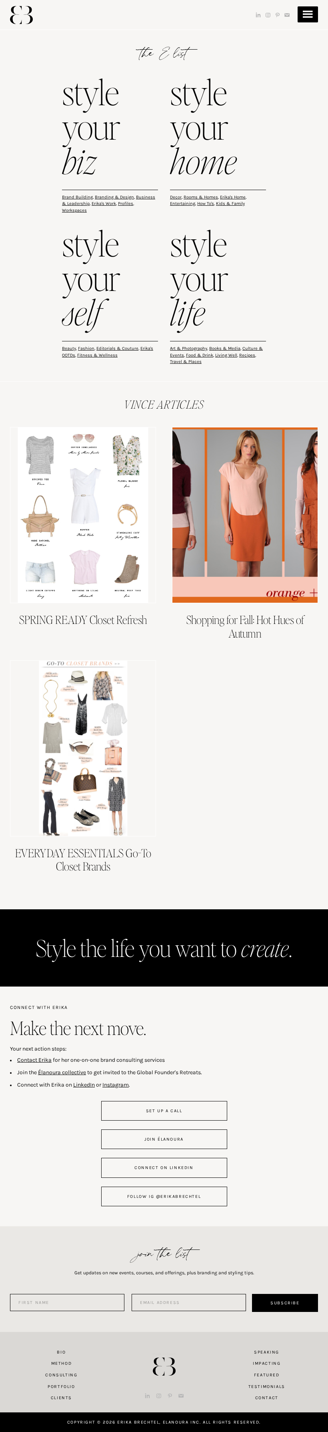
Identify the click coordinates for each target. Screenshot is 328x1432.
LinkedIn (84, 1084)
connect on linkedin (163, 1167)
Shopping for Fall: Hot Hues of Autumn (245, 626)
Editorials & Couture (117, 348)
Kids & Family (230, 203)
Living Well (226, 355)
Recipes (247, 355)
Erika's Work (104, 203)
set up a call (164, 1110)
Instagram (115, 1084)
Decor (176, 197)
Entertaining (182, 203)
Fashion (86, 348)
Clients (61, 1397)
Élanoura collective (62, 1072)
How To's (205, 203)
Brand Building (77, 197)
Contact (266, 1397)
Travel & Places (186, 361)
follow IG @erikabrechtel (164, 1196)
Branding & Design (114, 197)
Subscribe (284, 1303)
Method (61, 1363)
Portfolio (61, 1386)
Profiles (125, 203)
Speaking (266, 1352)
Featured (267, 1375)
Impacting (266, 1363)
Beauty (69, 348)
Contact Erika (34, 1060)
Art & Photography (188, 348)
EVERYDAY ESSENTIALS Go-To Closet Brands (83, 860)
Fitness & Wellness (97, 355)
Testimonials (266, 1386)
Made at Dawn (164, 1354)
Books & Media (224, 348)
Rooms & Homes (201, 197)
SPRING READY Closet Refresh (83, 619)
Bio (61, 1352)
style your (91, 128)
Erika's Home (233, 197)
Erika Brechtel (21, 15)
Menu (308, 14)
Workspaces (74, 210)
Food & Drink (199, 355)
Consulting (61, 1375)
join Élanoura (164, 1139)
